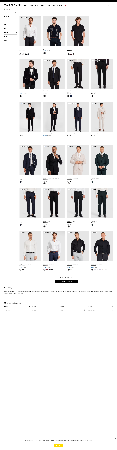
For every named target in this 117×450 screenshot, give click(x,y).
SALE (65, 5)
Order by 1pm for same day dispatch (58, 1)
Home (5, 12)
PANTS (48, 5)
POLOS (53, 5)
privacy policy (59, 442)
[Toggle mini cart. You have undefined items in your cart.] (111, 5)
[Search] (109, 5)
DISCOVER (59, 5)
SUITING (37, 5)
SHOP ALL (31, 5)
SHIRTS (42, 5)
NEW (25, 5)
